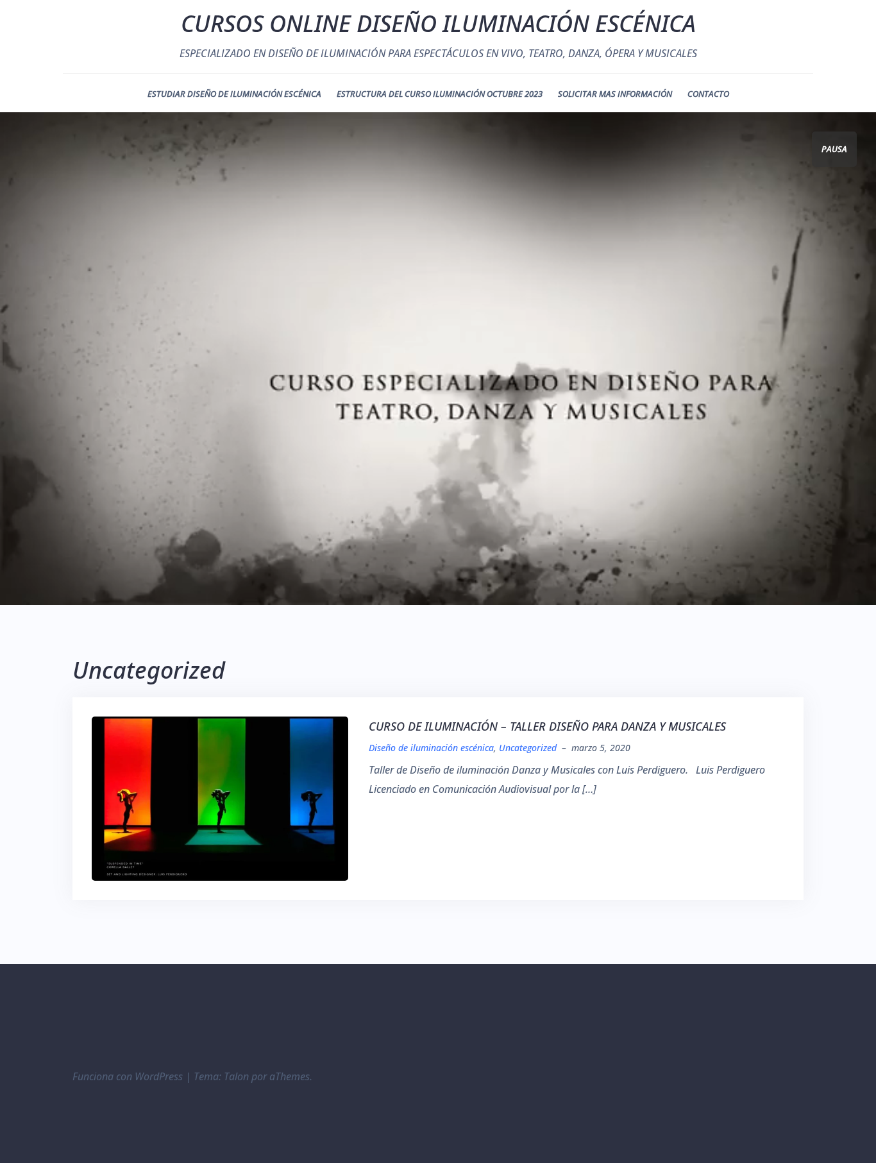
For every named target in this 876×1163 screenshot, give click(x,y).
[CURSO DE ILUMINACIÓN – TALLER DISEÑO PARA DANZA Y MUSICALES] (220, 797)
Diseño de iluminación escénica (431, 748)
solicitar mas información (615, 93)
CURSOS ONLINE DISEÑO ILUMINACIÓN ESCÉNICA (438, 23)
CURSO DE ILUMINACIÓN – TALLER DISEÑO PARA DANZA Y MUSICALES (547, 726)
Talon (236, 1076)
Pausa (834, 149)
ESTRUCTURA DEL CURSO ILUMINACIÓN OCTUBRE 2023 (440, 93)
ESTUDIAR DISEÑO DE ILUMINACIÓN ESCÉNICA (234, 93)
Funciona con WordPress (127, 1076)
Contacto (708, 93)
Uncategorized (528, 748)
